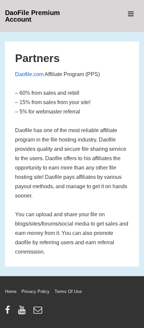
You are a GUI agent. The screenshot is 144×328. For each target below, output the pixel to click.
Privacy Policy (35, 291)
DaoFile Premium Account (32, 16)
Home (10, 291)
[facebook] (9, 312)
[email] (38, 312)
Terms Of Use (68, 291)
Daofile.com (29, 74)
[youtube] (23, 312)
